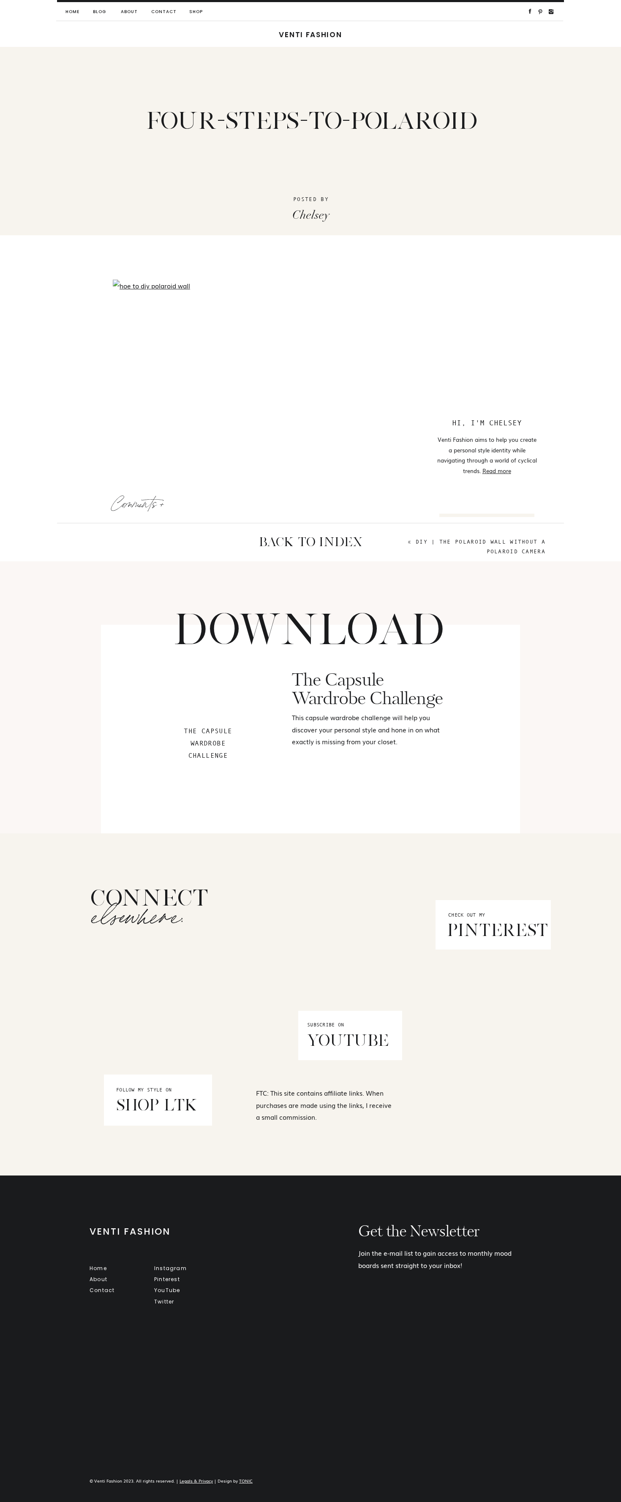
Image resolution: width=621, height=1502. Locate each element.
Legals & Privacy (196, 1481)
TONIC (246, 1481)
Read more (496, 471)
